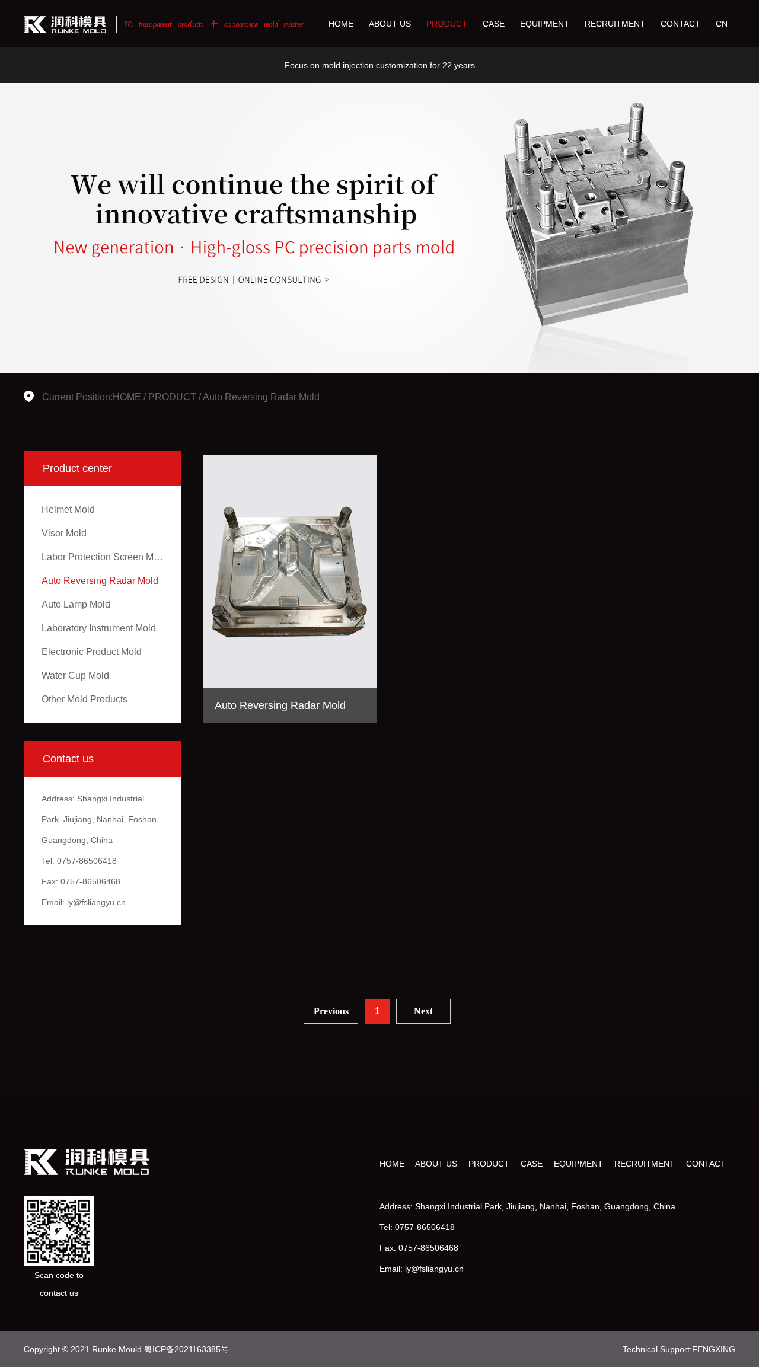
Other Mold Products (84, 699)
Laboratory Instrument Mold (99, 628)
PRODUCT (446, 23)
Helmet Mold (68, 509)
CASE (494, 23)
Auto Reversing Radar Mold (261, 397)
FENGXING (713, 1349)
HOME (341, 23)
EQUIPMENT (544, 23)
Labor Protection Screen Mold (104, 557)
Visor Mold (64, 533)
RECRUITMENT (615, 23)
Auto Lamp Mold (76, 604)
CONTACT (680, 23)
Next (423, 1011)
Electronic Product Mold (92, 652)
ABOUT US (390, 23)
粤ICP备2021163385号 (186, 1349)
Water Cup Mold (75, 675)
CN (722, 23)
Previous (331, 1011)
